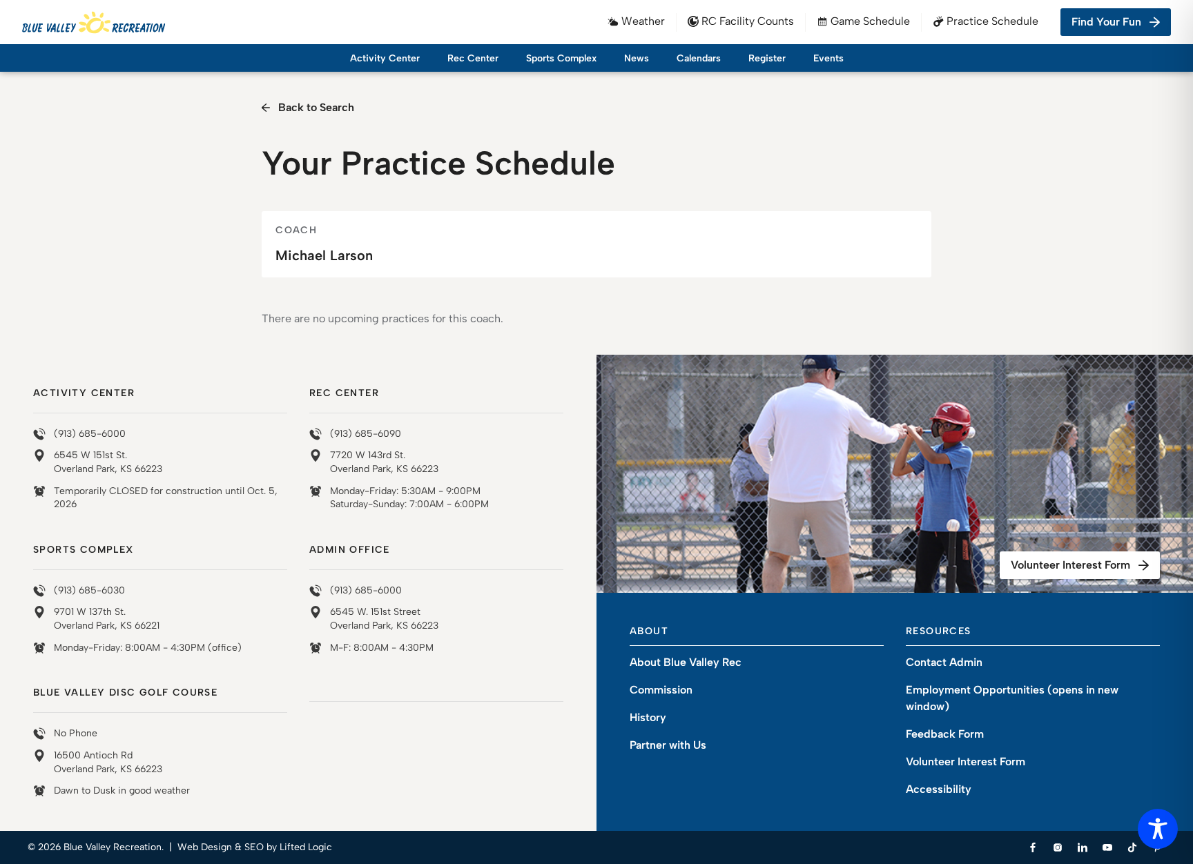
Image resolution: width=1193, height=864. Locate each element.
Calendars (699, 58)
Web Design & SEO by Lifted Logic (254, 847)
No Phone (75, 733)
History (648, 717)
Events (828, 58)
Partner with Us (668, 745)
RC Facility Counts (747, 21)
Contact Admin (944, 662)
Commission (661, 689)
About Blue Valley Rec (685, 662)
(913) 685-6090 (365, 434)
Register (767, 58)
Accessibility (938, 789)
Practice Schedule (992, 21)
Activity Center (385, 58)
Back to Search (316, 107)
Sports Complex (561, 58)
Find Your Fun (1106, 21)
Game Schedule (870, 21)
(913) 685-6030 (89, 590)
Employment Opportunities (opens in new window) (1012, 698)
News (636, 58)
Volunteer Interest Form (1070, 564)
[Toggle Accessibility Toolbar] (1157, 828)
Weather (643, 21)
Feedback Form (945, 733)
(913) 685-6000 (90, 434)
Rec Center (472, 58)
